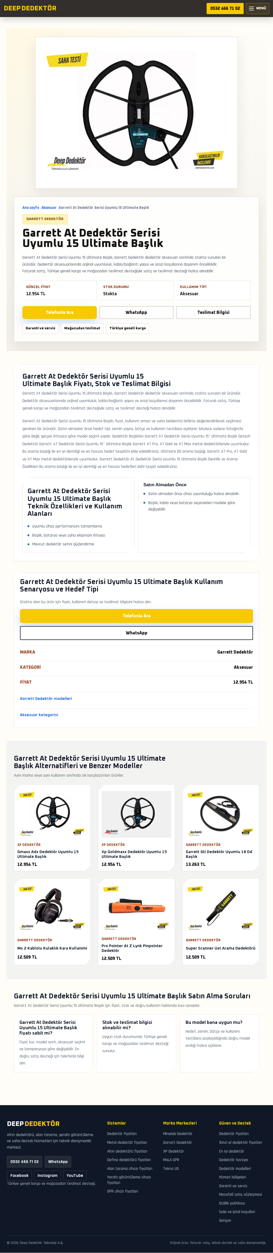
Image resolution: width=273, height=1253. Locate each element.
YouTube (75, 1176)
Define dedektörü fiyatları (129, 1160)
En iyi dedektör (231, 1151)
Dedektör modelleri (235, 1168)
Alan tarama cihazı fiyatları (129, 1168)
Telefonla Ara (60, 312)
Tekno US (171, 1168)
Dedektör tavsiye (233, 1160)
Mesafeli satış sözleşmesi (240, 1194)
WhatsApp (136, 312)
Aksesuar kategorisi (39, 715)
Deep (33, 1124)
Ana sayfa (30, 207)
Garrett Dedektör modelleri (46, 698)
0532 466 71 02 (225, 8)
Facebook (19, 1176)
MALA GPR (171, 1160)
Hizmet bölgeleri (232, 1177)
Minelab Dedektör (177, 1134)
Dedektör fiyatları (122, 1134)
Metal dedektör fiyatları (127, 1142)
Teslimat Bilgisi (213, 312)
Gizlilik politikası (232, 1203)
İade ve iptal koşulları (237, 1212)
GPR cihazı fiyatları (122, 1191)
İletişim (225, 1220)
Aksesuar (49, 207)
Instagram (48, 1176)
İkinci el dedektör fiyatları (240, 1142)
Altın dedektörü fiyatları (127, 1151)
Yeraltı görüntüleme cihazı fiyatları (129, 1180)
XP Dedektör (173, 1151)
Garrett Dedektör (44, 219)
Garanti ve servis (233, 1186)
